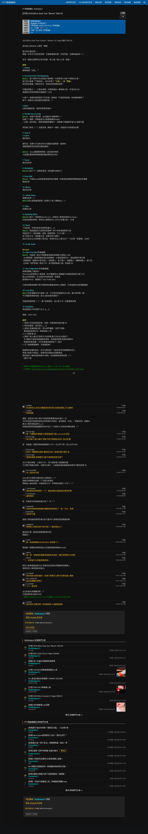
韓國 (37, 613)
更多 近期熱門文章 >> (74, 715)
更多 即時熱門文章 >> (74, 790)
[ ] (34, 648)
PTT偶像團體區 (27, 9)
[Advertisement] (74, 388)
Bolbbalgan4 (38, 9)
